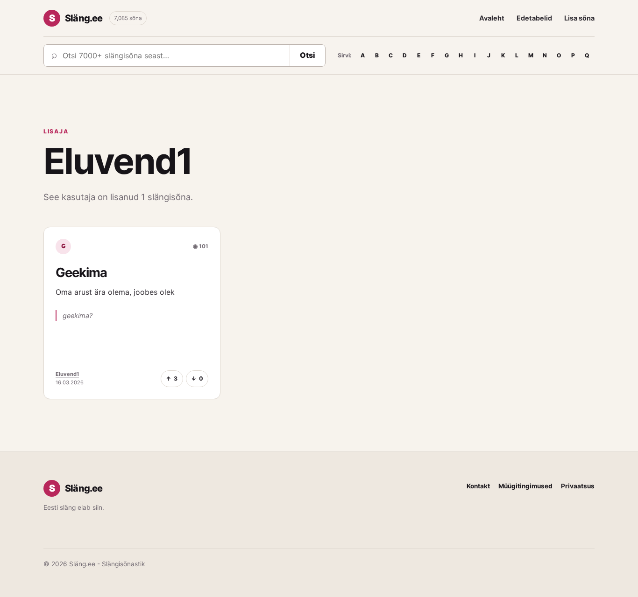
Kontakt (478, 486)
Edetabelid (534, 18)
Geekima (81, 272)
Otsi (307, 55)
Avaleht (491, 18)
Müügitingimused (525, 486)
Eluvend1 (67, 374)
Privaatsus (578, 486)
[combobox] (173, 55)
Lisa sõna (579, 18)
